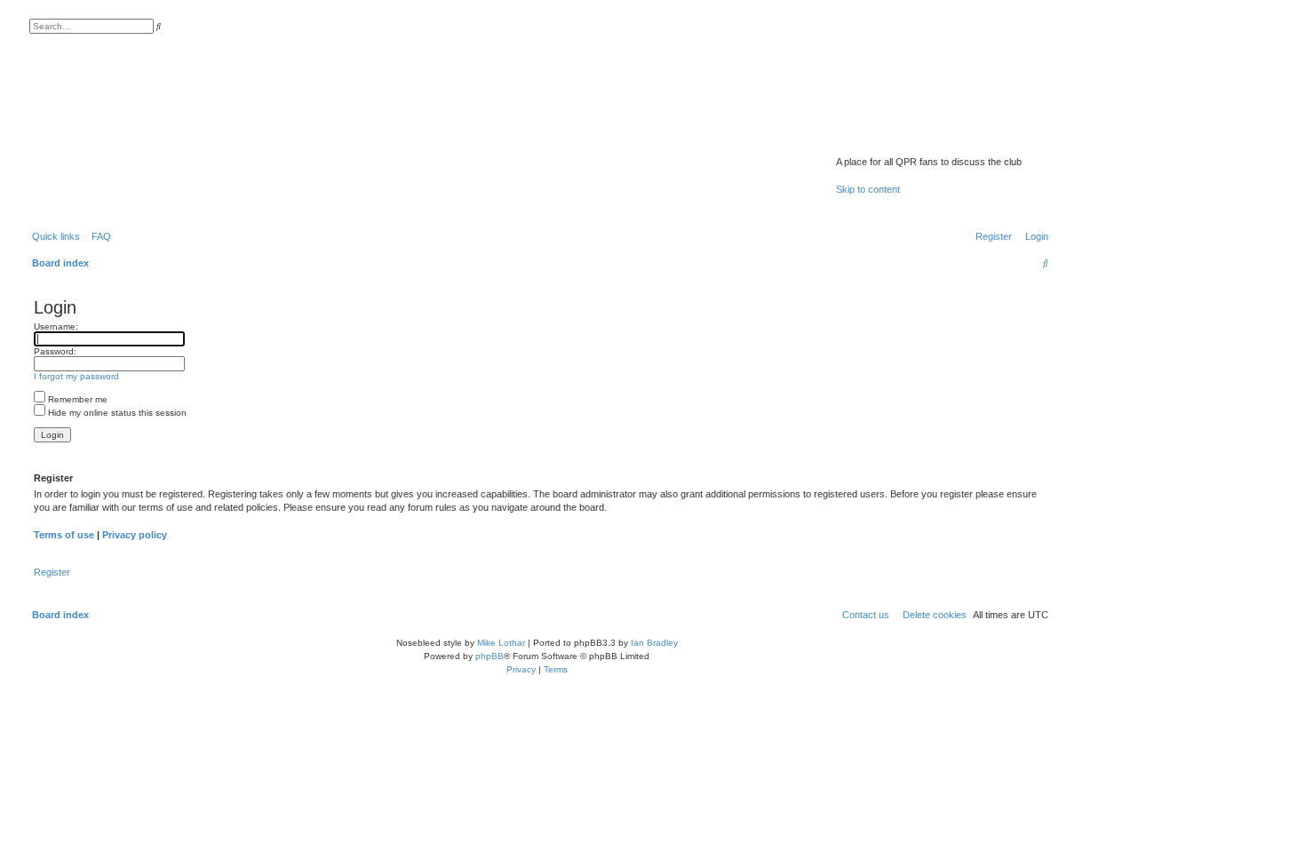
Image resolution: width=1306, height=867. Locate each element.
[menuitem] (97, 236)
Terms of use (64, 534)
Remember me (76, 399)
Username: (56, 326)
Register (52, 572)
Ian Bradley (654, 643)
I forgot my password (76, 376)
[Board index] (929, 138)
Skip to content (868, 189)
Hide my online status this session (116, 413)
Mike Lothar (501, 643)
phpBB (489, 656)
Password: (55, 351)
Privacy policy (134, 534)
